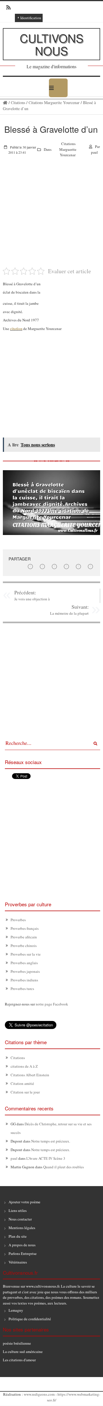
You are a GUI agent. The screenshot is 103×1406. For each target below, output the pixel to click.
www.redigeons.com (39, 1394)
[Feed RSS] (7, 7)
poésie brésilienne (17, 1343)
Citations (18, 102)
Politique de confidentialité (30, 1318)
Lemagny (16, 1310)
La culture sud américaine (23, 1351)
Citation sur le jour (25, 1092)
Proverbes (18, 919)
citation (16, 328)
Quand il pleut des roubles (63, 1166)
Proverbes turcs (22, 988)
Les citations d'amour (19, 1359)
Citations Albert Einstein (30, 1074)
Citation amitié (22, 1083)
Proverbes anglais (24, 962)
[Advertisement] (51, 215)
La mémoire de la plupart (69, 613)
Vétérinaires (18, 1262)
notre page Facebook (52, 1004)
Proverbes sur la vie (26, 954)
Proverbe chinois (24, 945)
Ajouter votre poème (24, 1201)
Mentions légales (22, 1227)
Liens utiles (18, 1210)
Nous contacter (20, 1219)
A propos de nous (22, 1244)
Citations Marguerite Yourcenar (54, 102)
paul (94, 152)
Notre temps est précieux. (50, 1141)
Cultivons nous (52, 44)
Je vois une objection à (32, 599)
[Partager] (30, 566)
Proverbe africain (24, 937)
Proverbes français (25, 928)
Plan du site (18, 1236)
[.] (5, 102)
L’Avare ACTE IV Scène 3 (45, 1158)
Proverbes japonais (25, 971)
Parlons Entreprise (23, 1253)
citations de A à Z (24, 1066)
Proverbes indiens (24, 980)
